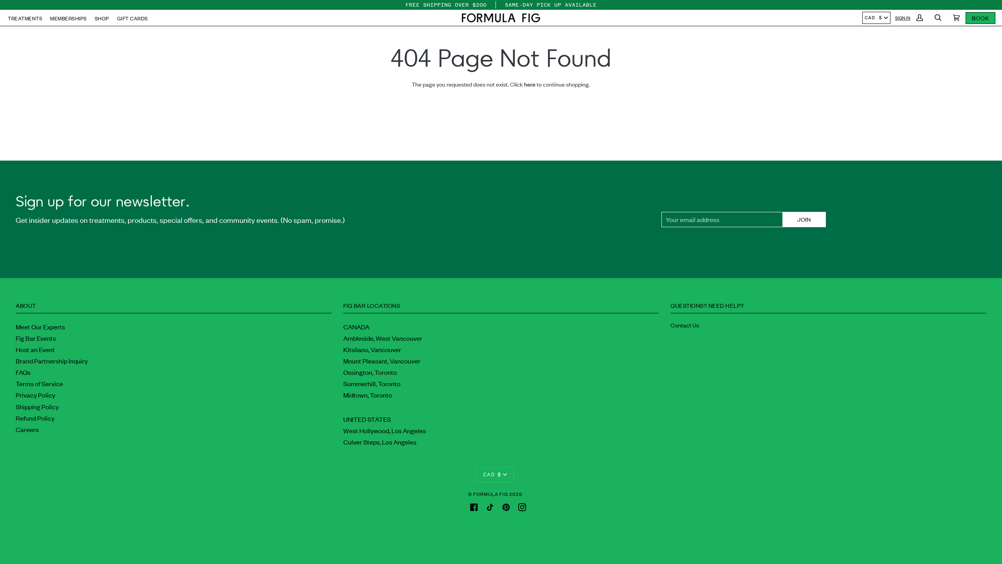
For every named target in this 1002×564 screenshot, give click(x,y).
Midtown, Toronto (367, 394)
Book (980, 18)
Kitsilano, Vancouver (372, 349)
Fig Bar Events (36, 338)
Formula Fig (490, 493)
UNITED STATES (367, 419)
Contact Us (684, 325)
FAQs (23, 372)
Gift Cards (132, 18)
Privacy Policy (35, 394)
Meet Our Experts (40, 326)
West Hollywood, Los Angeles (384, 430)
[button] (501, 17)
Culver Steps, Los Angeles (379, 441)
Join (804, 219)
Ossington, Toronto (370, 372)
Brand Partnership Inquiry (52, 360)
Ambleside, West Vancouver (382, 338)
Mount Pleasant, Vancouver (381, 360)
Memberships (68, 18)
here (529, 84)
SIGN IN (902, 17)
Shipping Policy (37, 406)
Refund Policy (35, 418)
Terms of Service (39, 383)
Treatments (25, 18)
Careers (27, 429)
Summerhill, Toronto (371, 383)
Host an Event (35, 349)
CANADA (356, 326)
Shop (102, 18)
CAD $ (873, 17)
